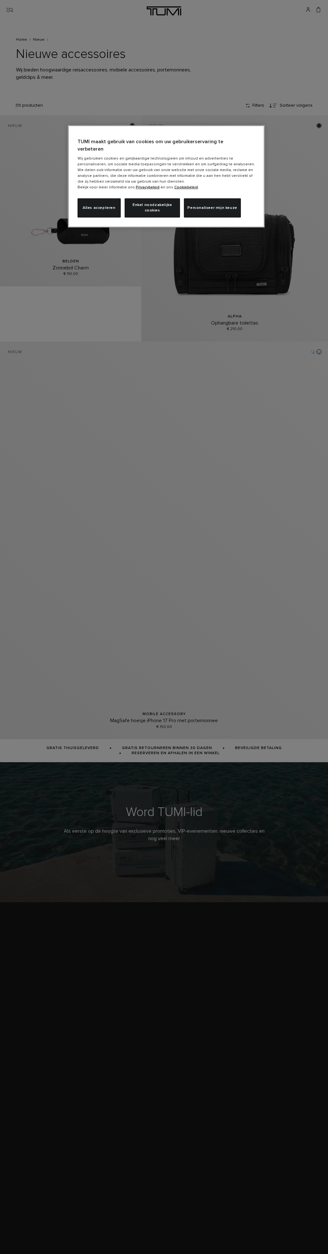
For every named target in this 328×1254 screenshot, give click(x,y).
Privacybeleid (148, 187)
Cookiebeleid (186, 187)
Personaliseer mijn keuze (212, 208)
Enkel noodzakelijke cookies (152, 207)
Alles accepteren (99, 208)
